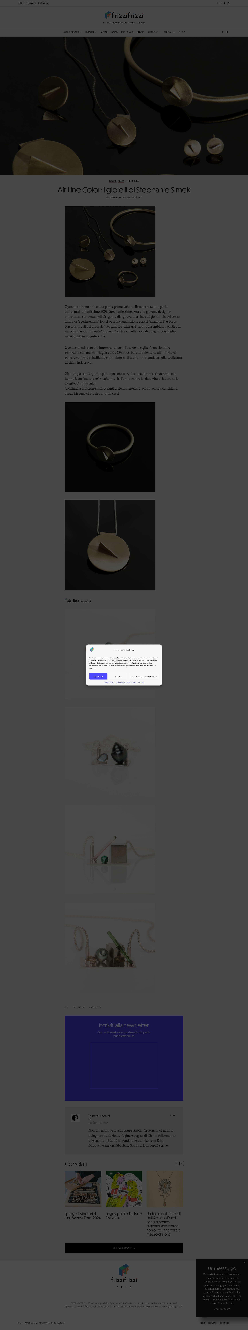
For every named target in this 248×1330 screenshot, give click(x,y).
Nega (118, 676)
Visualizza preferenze (143, 676)
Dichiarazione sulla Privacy (126, 682)
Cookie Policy (109, 682)
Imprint (141, 682)
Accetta (98, 676)
